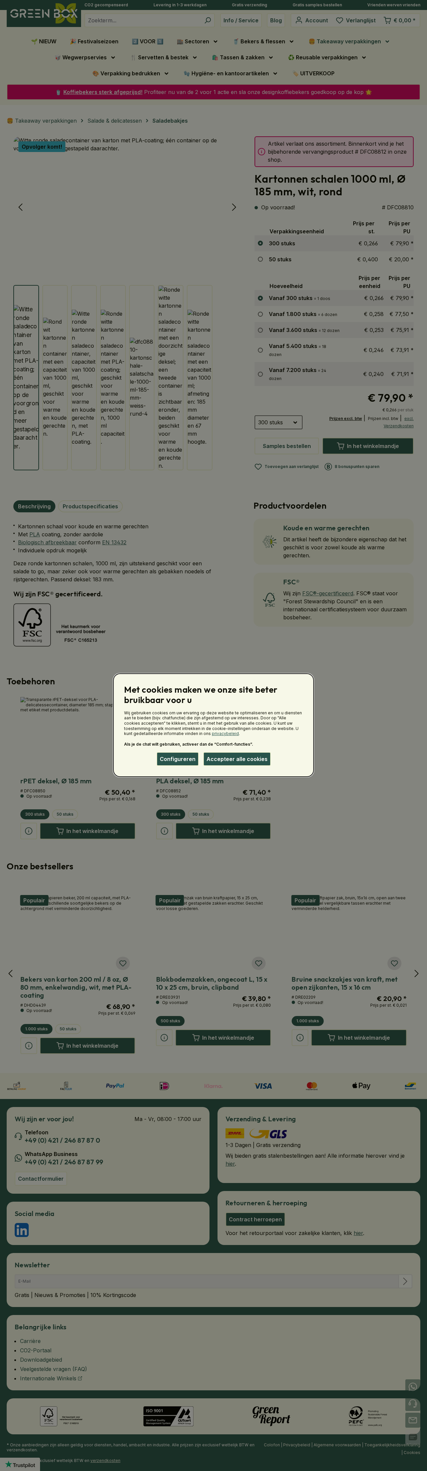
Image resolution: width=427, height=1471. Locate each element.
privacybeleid (225, 733)
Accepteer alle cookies (237, 759)
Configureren (177, 759)
